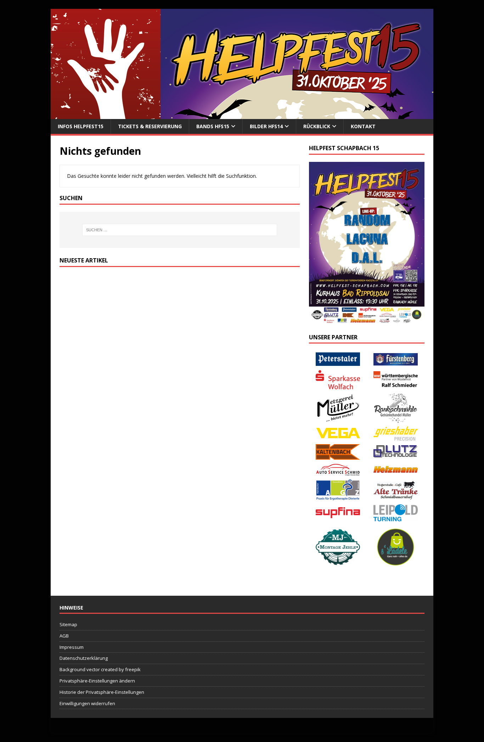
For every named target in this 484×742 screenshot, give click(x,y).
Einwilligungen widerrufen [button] (87, 703)
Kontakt (363, 126)
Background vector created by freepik (100, 669)
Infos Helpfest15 (80, 126)
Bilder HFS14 (266, 126)
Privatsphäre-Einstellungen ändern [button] (97, 681)
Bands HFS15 (212, 126)
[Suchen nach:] (180, 230)
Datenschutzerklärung (84, 658)
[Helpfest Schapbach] (242, 115)
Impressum (72, 647)
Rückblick (316, 126)
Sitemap (68, 624)
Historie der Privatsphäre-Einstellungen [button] (102, 692)
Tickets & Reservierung (150, 126)
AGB (64, 636)
